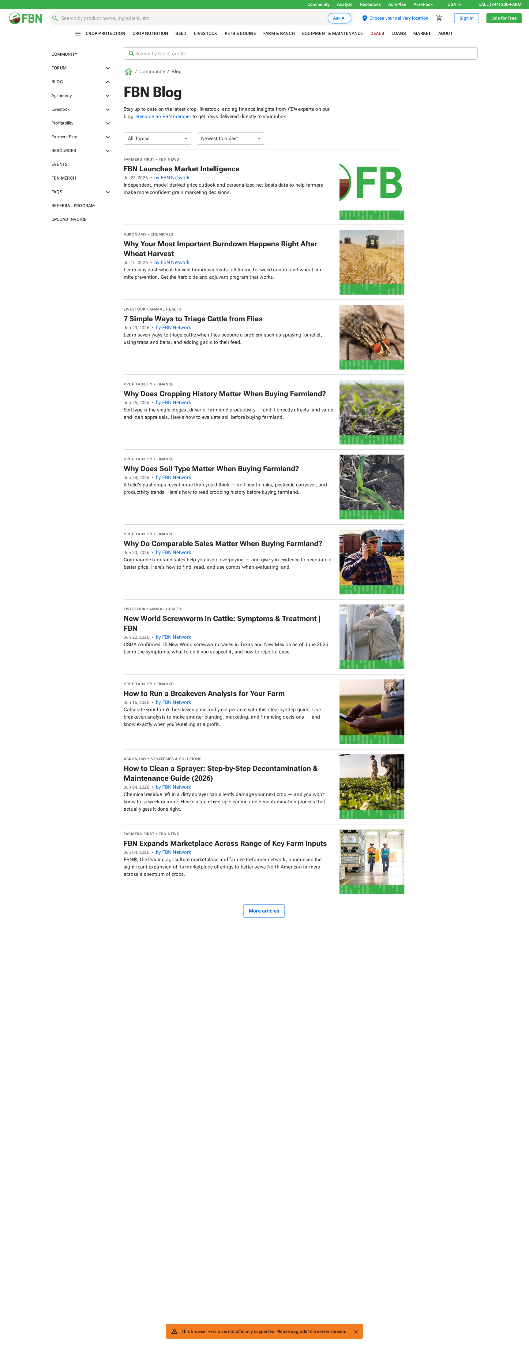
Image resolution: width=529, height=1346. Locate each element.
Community (318, 4)
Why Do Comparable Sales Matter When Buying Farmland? (223, 543)
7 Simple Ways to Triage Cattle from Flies (193, 318)
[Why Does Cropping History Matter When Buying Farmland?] (372, 412)
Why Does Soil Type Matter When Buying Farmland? (211, 468)
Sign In (467, 18)
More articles (264, 911)
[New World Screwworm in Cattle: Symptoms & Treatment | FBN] (372, 636)
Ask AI (339, 18)
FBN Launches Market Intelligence (181, 169)
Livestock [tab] (205, 33)
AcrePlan (397, 4)
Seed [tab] (180, 33)
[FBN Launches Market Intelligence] (372, 187)
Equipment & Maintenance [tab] (332, 33)
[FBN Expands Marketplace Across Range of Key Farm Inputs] (372, 861)
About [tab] (445, 33)
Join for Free (504, 18)
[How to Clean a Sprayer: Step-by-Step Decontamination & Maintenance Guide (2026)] (372, 786)
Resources (370, 4)
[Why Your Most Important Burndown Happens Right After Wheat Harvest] (372, 262)
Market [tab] (422, 33)
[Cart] (439, 18)
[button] (80, 54)
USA (452, 4)
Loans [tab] (399, 33)
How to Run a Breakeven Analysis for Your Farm (204, 693)
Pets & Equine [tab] (240, 33)
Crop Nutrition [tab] (150, 33)
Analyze (345, 4)
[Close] (355, 1331)
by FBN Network (171, 177)
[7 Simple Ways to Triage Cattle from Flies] (372, 337)
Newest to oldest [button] (219, 138)
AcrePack (423, 4)
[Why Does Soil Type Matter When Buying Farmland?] (372, 487)
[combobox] (193, 18)
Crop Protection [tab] (105, 33)
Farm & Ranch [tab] (279, 33)
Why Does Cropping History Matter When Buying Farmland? (225, 393)
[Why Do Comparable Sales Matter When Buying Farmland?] (372, 562)
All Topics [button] (138, 138)
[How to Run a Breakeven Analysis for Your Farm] (372, 711)
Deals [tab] (377, 33)
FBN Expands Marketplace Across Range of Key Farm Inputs (225, 843)
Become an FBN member (163, 116)
